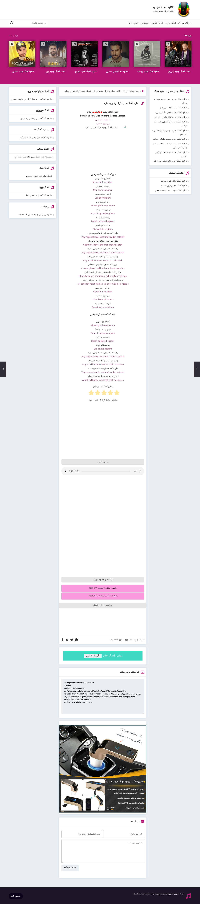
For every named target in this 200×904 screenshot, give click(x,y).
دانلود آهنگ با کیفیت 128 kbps (103, 588)
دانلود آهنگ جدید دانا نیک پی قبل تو (171, 117)
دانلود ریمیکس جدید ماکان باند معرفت (35, 214)
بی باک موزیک (184, 23)
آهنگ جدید (170, 23)
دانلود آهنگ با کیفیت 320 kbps (103, 596)
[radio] (117, 393)
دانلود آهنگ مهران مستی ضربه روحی (171, 190)
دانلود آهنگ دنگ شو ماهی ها (174, 181)
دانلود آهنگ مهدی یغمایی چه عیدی (36, 118)
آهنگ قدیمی (157, 23)
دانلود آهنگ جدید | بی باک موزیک (126, 91)
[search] (12, 23)
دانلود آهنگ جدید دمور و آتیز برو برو (171, 112)
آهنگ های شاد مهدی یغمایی (39, 176)
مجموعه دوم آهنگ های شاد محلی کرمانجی (33, 157)
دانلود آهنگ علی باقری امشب (174, 185)
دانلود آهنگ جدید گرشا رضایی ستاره (122, 103)
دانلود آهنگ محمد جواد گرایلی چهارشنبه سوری (31, 99)
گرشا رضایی (92, 656)
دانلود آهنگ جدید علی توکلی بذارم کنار (170, 161)
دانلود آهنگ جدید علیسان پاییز (173, 108)
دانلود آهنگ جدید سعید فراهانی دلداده (170, 139)
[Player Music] (103, 812)
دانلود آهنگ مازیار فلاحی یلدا (39, 195)
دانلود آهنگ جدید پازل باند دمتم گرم (36, 137)
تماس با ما (133, 23)
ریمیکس (145, 23)
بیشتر (15, 35)
